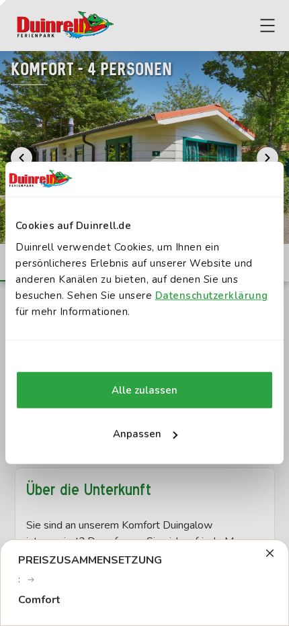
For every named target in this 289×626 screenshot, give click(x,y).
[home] (65, 25)
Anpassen (137, 434)
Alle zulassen (144, 390)
